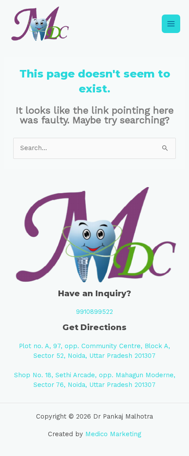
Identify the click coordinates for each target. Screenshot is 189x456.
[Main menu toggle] (171, 24)
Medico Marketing (113, 434)
